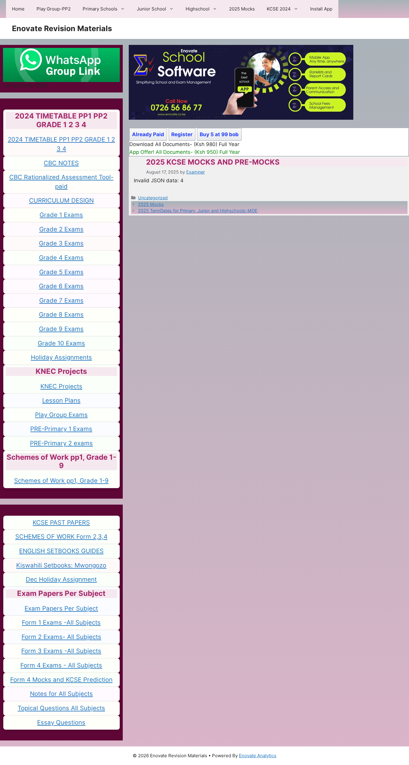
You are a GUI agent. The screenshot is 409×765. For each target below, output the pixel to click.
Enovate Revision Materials (62, 28)
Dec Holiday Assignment (61, 579)
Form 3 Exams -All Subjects (61, 651)
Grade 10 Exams (61, 343)
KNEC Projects (61, 386)
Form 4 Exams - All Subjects (61, 665)
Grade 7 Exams (61, 300)
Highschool (198, 9)
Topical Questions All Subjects (61, 708)
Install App (321, 9)
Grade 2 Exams (61, 229)
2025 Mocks (242, 9)
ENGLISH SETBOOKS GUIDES (61, 551)
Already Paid (148, 134)
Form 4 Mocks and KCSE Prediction (61, 679)
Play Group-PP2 (54, 9)
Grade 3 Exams (61, 243)
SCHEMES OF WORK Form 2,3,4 (61, 536)
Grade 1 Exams (61, 214)
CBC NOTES (61, 163)
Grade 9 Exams (61, 329)
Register (182, 134)
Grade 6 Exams (61, 286)
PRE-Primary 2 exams (61, 443)
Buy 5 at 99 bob (219, 134)
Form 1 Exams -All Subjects (61, 622)
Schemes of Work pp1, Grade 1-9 (61, 480)
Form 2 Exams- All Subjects (61, 636)
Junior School (151, 9)
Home (18, 9)
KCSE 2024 (279, 9)
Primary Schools (100, 9)
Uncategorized (153, 197)
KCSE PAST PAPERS (61, 522)
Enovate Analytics (257, 755)
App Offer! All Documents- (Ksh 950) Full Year (184, 152)
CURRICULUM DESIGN (61, 200)
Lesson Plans (61, 400)
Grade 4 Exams (61, 257)
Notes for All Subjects (61, 693)
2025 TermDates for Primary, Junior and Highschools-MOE (197, 210)
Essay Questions (61, 722)
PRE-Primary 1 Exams (61, 428)
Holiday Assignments (61, 357)
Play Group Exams (61, 414)
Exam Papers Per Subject (61, 608)
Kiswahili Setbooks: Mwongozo (61, 565)
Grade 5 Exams (61, 272)
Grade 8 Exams (61, 314)
